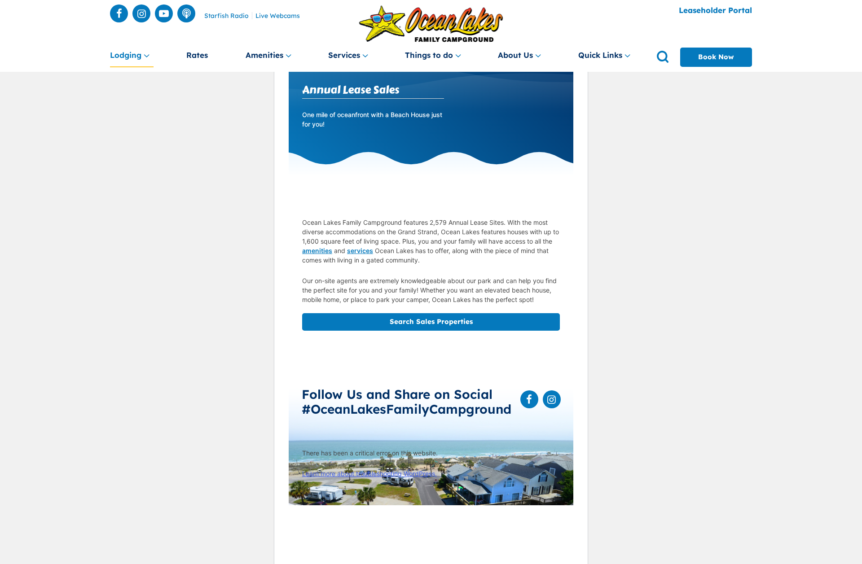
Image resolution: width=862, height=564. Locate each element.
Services (344, 55)
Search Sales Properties (431, 321)
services (360, 250)
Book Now (716, 56)
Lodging (125, 55)
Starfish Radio (226, 16)
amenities (317, 250)
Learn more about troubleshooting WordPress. (369, 473)
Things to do (429, 55)
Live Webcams (277, 16)
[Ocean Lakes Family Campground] (431, 24)
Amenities (264, 55)
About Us (515, 55)
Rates (197, 55)
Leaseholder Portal (715, 10)
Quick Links (600, 55)
